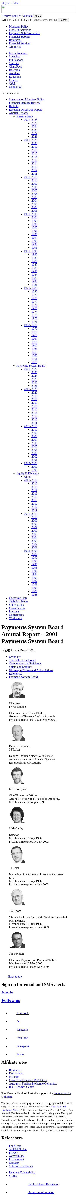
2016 (34, 156)
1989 (34, 257)
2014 (34, 163)
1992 (34, 244)
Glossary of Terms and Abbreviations (31, 670)
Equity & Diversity (27, 473)
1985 (34, 271)
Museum (14, 1076)
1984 (34, 274)
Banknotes (15, 40)
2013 (34, 166)
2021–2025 (30, 119)
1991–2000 (30, 214)
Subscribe (7, 992)
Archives (14, 73)
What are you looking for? (17, 19)
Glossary (14, 1162)
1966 (34, 342)
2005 (34, 197)
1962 (34, 355)
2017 (34, 153)
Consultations (17, 608)
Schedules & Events (21, 1166)
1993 (34, 241)
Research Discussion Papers (25, 109)
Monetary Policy (19, 26)
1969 (34, 331)
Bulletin (13, 106)
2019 (34, 146)
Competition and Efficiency (25, 663)
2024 (34, 126)
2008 (34, 187)
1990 (34, 254)
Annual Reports (18, 113)
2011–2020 (30, 139)
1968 (34, 335)
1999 (34, 220)
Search (63, 20)
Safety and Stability (20, 666)
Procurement (16, 1159)
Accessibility (16, 1156)
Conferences (16, 614)
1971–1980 (30, 288)
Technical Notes (18, 601)
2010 (34, 180)
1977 (34, 301)
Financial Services (19, 43)
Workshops (15, 618)
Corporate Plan (18, 598)
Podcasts (14, 611)
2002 (34, 207)
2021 (34, 136)
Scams (13, 1175)
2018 (34, 150)
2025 (34, 123)
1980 (34, 291)
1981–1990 (30, 251)
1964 (34, 348)
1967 (34, 338)
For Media (15, 1145)
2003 (34, 203)
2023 (34, 129)
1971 (34, 321)
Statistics (14, 63)
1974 (34, 311)
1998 (34, 224)
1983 (34, 278)
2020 (34, 143)
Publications (16, 59)
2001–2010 (30, 177)
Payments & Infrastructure (24, 33)
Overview (15, 656)
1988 (34, 261)
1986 (34, 267)
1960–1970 (30, 325)
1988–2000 (30, 550)
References (15, 673)
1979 (34, 294)
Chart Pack (15, 66)
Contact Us (15, 86)
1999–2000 (30, 463)
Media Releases (18, 53)
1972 (34, 318)
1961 (34, 358)
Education (15, 76)
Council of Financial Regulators (28, 1080)
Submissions (16, 604)
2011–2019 (30, 480)
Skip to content (10, 3)
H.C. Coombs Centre (21, 1086)
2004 (34, 200)
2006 (34, 193)
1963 (34, 352)
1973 (34, 315)
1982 (34, 281)
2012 (34, 170)
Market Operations (20, 29)
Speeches (14, 56)
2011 (34, 173)
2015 (34, 160)
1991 (34, 247)
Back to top (14, 976)
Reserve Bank (24, 116)
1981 (34, 284)
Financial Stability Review (24, 102)
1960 (34, 362)
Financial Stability (19, 36)
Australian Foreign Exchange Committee (33, 1083)
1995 (34, 234)
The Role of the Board (22, 660)
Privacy (13, 1152)
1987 (34, 264)
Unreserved (16, 1073)
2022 (34, 133)
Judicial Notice (18, 1149)
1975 (34, 308)
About (27, 476)
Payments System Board (30, 365)
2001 (34, 210)
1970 (34, 328)
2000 (34, 217)
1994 (34, 237)
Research (14, 69)
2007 (34, 190)
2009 (34, 183)
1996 (34, 230)
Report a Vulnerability (22, 1172)
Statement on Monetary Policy (27, 99)
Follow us (10, 1000)
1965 (34, 345)
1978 (34, 298)
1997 (34, 227)
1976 (34, 305)
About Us (15, 46)
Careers (13, 80)
